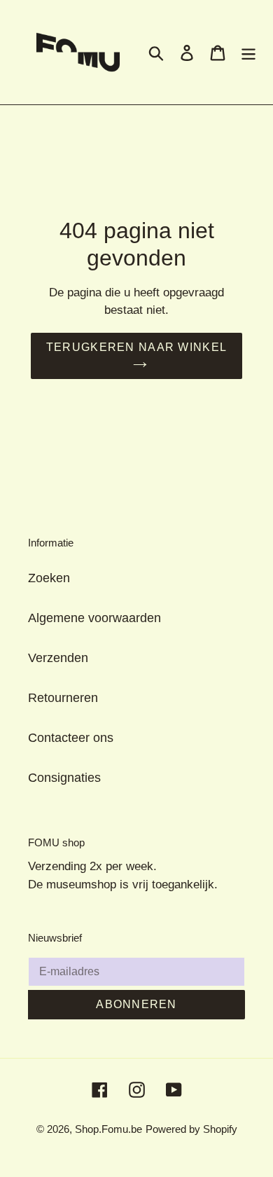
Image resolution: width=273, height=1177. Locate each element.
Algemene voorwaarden (94, 618)
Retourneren (63, 698)
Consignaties (64, 778)
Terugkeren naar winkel (136, 347)
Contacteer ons (70, 738)
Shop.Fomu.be (108, 1129)
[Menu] (248, 52)
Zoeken (49, 578)
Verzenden (58, 658)
